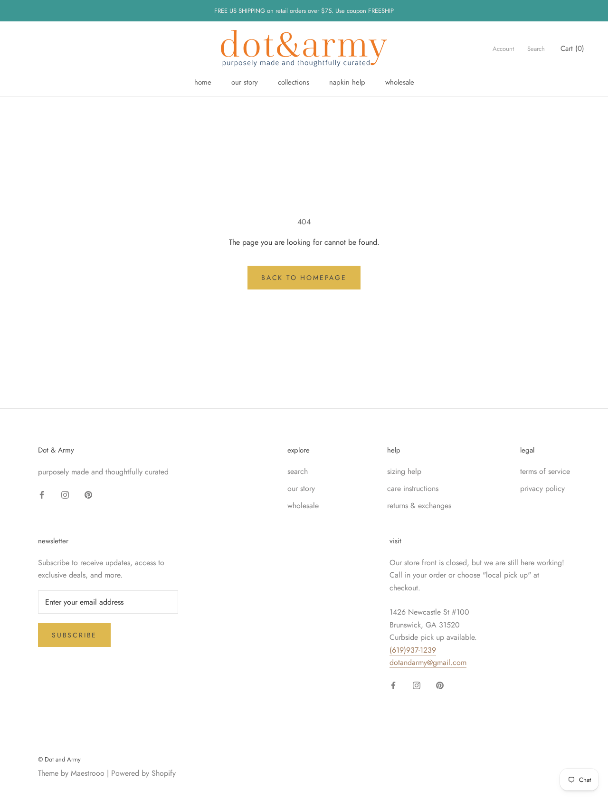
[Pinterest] (88, 494)
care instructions (412, 488)
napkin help (347, 82)
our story (244, 82)
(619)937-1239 (413, 650)
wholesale (399, 82)
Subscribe (74, 635)
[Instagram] (65, 494)
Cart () (572, 48)
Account (503, 48)
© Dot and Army (59, 759)
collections (293, 82)
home (202, 82)
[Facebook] (42, 494)
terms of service (545, 471)
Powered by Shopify (143, 773)
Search (536, 48)
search (297, 471)
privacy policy (542, 488)
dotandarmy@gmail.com (428, 662)
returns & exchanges (419, 505)
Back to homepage (304, 277)
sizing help (404, 471)
